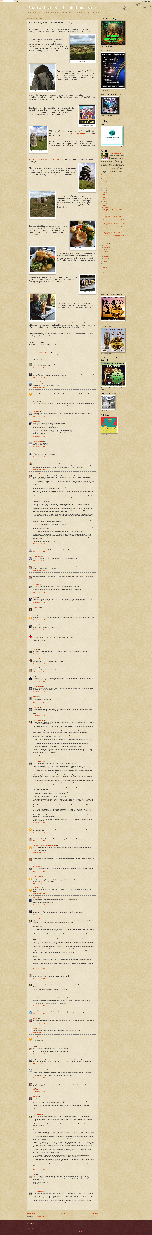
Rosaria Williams (37, 876)
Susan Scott (35, 909)
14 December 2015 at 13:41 (39, 397)
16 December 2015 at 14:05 (39, 1042)
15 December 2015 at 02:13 (39, 702)
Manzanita (35, 421)
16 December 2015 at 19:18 (39, 1063)
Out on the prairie (37, 381)
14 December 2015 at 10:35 (39, 377)
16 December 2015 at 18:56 (39, 1053)
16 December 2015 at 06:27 (39, 914)
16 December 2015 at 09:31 (39, 1013)
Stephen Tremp (36, 658)
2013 (104, 263)
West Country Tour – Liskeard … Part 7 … (113, 230)
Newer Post (31, 1213)
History (41, 354)
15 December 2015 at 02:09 (39, 691)
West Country (55, 354)
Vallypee (35, 597)
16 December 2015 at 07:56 (39, 1005)
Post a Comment (35, 1207)
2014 (104, 261)
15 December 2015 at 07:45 (39, 715)
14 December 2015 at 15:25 (39, 446)
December (106, 207)
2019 (104, 197)
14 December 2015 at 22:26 (39, 653)
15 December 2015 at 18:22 (39, 893)
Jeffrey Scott (36, 897)
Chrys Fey (35, 564)
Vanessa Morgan (37, 1036)
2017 (104, 201)
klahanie (35, 1096)
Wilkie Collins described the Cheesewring (45, 159)
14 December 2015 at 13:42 (39, 407)
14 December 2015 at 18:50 (39, 619)
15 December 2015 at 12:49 (39, 840)
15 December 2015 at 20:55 (39, 904)
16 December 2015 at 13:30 (39, 1023)
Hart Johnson (36, 856)
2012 (104, 265)
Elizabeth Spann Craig (38, 372)
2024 (104, 186)
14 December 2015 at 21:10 (39, 629)
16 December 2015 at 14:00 (39, 1032)
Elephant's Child (37, 362)
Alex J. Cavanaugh (37, 441)
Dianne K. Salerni (37, 1058)
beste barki (35, 668)
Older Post (94, 1213)
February (106, 256)
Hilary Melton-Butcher (38, 473)
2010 (104, 270)
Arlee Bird (35, 1082)
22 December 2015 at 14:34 (39, 1204)
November (106, 243)
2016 (104, 203)
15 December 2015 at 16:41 (39, 872)
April (105, 251)
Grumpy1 (35, 696)
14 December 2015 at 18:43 (39, 611)
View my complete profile (106, 174)
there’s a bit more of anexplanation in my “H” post (73, 133)
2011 (104, 267)
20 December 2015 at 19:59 (39, 1187)
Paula (34, 615)
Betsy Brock (35, 391)
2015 (104, 205)
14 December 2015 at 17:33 (39, 570)
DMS (34, 676)
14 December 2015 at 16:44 (39, 469)
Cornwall (34, 354)
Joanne (34, 548)
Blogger (83, 1231)
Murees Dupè (36, 451)
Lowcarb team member (38, 634)
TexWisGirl (35, 1018)
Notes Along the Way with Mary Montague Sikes (44, 845)
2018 (104, 199)
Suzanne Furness (37, 556)
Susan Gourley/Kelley (38, 624)
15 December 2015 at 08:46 (39, 757)
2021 (104, 192)
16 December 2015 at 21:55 (39, 1077)
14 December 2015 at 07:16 (39, 367)
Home (63, 1213)
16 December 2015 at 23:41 (39, 1091)
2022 (104, 190)
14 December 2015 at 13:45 (39, 416)
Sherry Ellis (35, 607)
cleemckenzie (36, 584)
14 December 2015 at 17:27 (39, 560)
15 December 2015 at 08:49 (39, 832)
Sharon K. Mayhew (37, 686)
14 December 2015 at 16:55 (39, 551)
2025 (104, 184)
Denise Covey (36, 707)
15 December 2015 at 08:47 (39, 822)
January (106, 258)
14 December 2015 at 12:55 (39, 387)
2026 (104, 181)
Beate (34, 1174)
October (106, 245)
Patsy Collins (36, 461)
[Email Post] (51, 352)
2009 (104, 272)
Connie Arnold (36, 866)
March (105, 254)
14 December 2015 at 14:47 (39, 436)
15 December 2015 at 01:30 (39, 681)
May (105, 249)
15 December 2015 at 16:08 (39, 862)
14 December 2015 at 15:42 (39, 456)
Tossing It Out (36, 1089)
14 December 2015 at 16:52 (39, 543)
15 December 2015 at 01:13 (39, 671)
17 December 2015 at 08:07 (39, 1170)
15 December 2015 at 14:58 (39, 852)
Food (38, 354)
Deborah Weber (36, 1028)
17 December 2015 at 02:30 (39, 1110)
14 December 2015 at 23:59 (39, 663)
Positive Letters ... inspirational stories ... (66, 7)
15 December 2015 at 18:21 (39, 883)
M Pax (34, 1067)
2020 (104, 195)
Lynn (34, 1046)
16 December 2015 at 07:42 (39, 978)
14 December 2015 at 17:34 (39, 592)
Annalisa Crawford (37, 837)
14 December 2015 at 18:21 (39, 602)
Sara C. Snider (36, 827)
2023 (104, 188)
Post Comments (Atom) (39, 1216)
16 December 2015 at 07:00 (39, 968)
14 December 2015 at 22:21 (39, 645)
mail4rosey (35, 1010)
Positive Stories (47, 354)
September (106, 247)
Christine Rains (36, 411)
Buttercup (35, 649)
